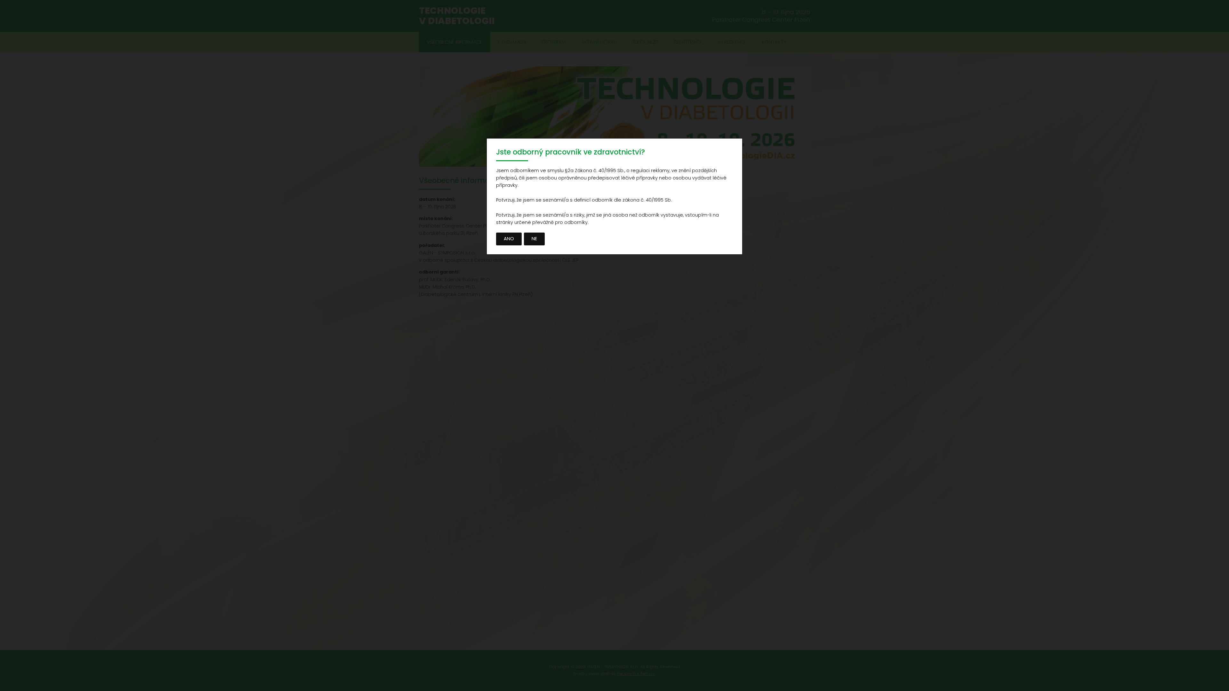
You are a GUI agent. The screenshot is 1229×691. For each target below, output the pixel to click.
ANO (509, 238)
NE (534, 238)
